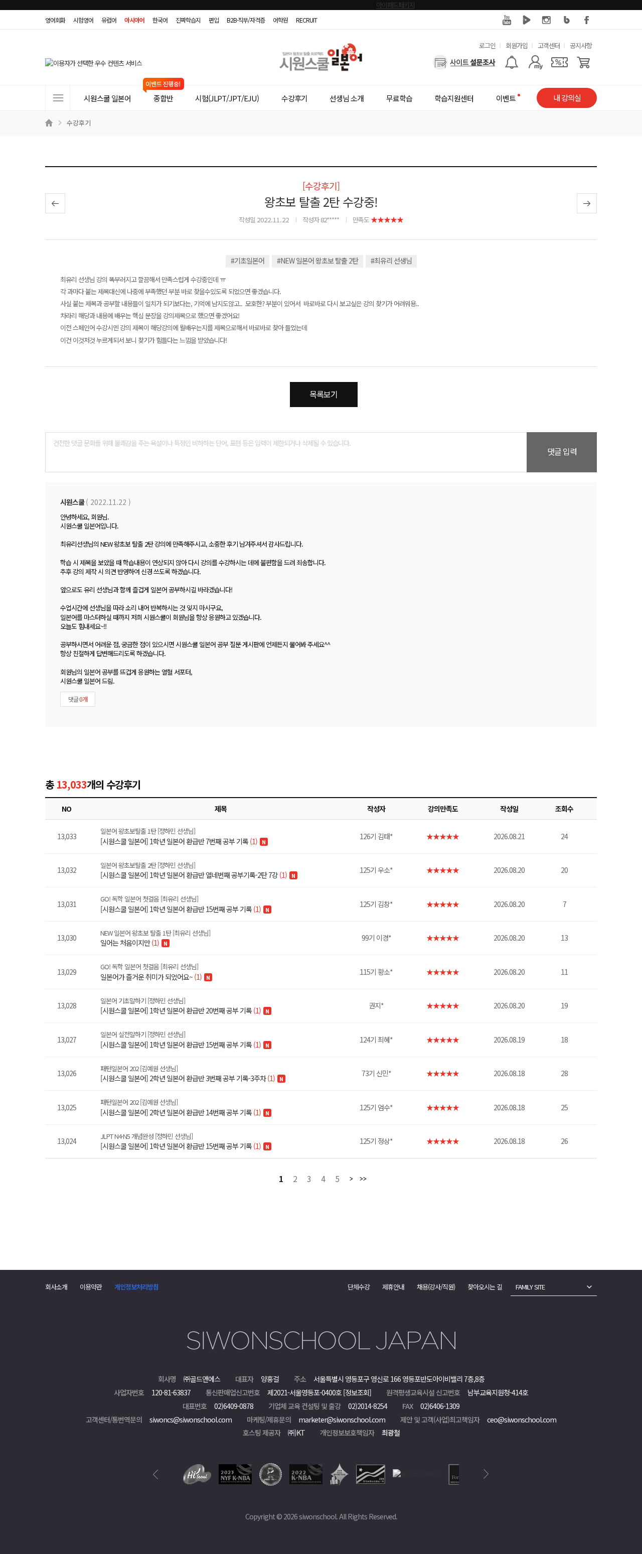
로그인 (487, 45)
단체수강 (359, 1286)
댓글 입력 (562, 451)
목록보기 (323, 394)
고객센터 (549, 45)
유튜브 (507, 20)
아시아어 (134, 20)
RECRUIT (306, 20)
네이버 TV (527, 20)
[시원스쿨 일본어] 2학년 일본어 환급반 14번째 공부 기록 (180, 1107)
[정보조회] (357, 1392)
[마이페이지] (535, 62)
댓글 (77, 699)
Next (486, 1474)
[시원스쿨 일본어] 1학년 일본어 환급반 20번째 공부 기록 (180, 1006)
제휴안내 (393, 1286)
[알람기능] (511, 62)
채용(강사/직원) (436, 1286)
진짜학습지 (188, 20)
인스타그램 (547, 20)
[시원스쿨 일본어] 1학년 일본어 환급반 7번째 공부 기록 (178, 836)
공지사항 (581, 45)
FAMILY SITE (530, 1286)
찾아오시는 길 (484, 1286)
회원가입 (517, 45)
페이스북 (587, 20)
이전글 (55, 203)
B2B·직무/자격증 (246, 20)
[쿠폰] (559, 62)
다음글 (587, 203)
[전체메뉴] (57, 97)
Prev (155, 1474)
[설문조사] (464, 62)
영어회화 (55, 20)
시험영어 (83, 20)
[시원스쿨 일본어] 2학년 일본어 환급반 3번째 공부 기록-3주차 (187, 1074)
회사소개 (56, 1286)
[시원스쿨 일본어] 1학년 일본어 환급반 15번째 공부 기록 (180, 904)
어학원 (280, 20)
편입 (214, 20)
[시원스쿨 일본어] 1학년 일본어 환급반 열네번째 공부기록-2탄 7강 (193, 870)
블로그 (567, 20)
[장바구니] (583, 62)
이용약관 (91, 1286)
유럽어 (108, 20)
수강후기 (79, 122)
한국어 (160, 20)
